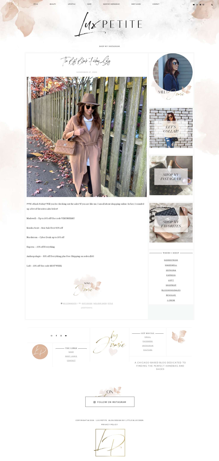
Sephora (171, 270)
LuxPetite (65, 29)
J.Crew (171, 300)
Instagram (147, 345)
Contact (71, 360)
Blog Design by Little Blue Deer (126, 420)
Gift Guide (87, 303)
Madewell (171, 265)
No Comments (70, 303)
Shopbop (171, 285)
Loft (171, 280)
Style (110, 303)
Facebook (148, 341)
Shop (71, 352)
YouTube (147, 350)
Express (171, 275)
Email (148, 337)
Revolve (171, 295)
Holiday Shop (100, 303)
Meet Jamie (71, 356)
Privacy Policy (109, 424)
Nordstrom (171, 260)
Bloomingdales (171, 290)
